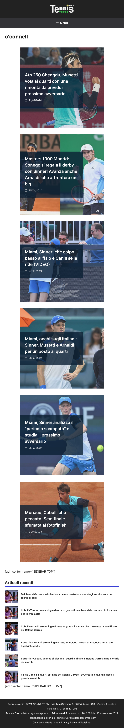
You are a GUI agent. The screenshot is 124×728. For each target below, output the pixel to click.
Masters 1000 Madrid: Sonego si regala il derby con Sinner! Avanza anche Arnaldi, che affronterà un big (51, 171)
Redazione (52, 722)
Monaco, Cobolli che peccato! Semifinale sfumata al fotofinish (46, 519)
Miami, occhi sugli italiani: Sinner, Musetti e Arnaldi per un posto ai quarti (51, 345)
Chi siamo (38, 722)
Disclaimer (85, 722)
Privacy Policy (69, 722)
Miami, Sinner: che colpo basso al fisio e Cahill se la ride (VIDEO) (51, 258)
